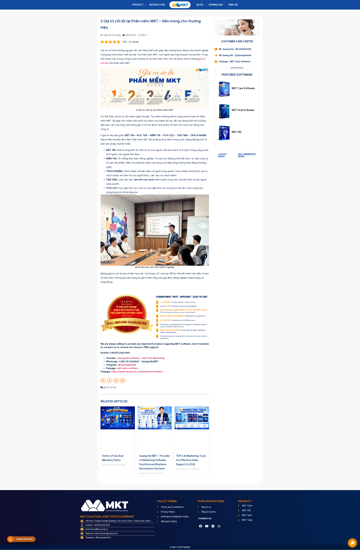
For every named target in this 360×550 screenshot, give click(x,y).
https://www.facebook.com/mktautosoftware (137, 371)
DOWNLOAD (216, 4)
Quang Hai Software (128, 358)
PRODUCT (138, 4)
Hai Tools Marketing (153, 358)
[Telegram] (213, 526)
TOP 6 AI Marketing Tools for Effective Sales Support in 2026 (191, 460)
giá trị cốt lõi (109, 387)
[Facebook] (200, 526)
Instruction (157, 4)
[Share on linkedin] (116, 380)
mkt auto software (127, 368)
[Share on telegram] (122, 380)
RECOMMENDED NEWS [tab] (247, 155)
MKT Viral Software (243, 110)
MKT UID (237, 132)
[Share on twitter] (109, 380)
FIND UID (233, 4)
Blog (200, 4)
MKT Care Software (243, 88)
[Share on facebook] (103, 380)
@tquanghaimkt (127, 365)
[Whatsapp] (219, 526)
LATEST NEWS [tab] (222, 155)
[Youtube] (207, 526)
